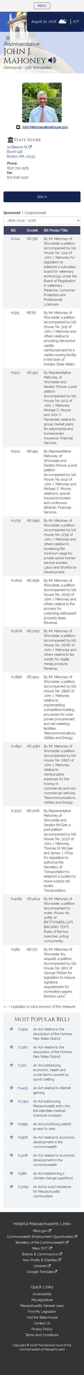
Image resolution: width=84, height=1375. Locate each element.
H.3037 (16, 811)
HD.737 (32, 949)
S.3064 (23, 1187)
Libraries (40, 1266)
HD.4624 (33, 899)
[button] (8, 38)
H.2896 (17, 677)
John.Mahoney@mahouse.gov (45, 127)
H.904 (16, 451)
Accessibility (42, 1294)
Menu (43, 6)
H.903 (16, 373)
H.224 (16, 239)
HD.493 (32, 373)
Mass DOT (40, 1248)
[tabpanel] (42, 610)
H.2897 (16, 746)
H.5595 (23, 1124)
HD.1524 (33, 677)
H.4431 (23, 1088)
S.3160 (23, 1047)
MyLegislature (42, 1300)
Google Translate (40, 1272)
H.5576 (23, 1137)
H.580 (16, 949)
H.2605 (17, 580)
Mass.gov (40, 1231)
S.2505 (23, 1029)
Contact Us (42, 1323)
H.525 (15, 313)
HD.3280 (33, 746)
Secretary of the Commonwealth (40, 1242)
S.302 (22, 1065)
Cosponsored (35, 213)
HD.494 (32, 451)
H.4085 (17, 899)
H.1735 (16, 520)
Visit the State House (42, 1317)
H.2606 (17, 631)
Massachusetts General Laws (42, 1306)
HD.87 (31, 313)
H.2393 (23, 1101)
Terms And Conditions (42, 1335)
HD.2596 (33, 520)
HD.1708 (33, 811)
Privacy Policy (42, 1329)
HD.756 (32, 239)
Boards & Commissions (40, 1254)
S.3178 (23, 1155)
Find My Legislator (42, 1311)
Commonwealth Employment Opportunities (40, 1237)
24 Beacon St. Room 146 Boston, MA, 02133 (21, 151)
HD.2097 (33, 631)
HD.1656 (33, 580)
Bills (41, 197)
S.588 (22, 1173)
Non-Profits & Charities (40, 1260)
